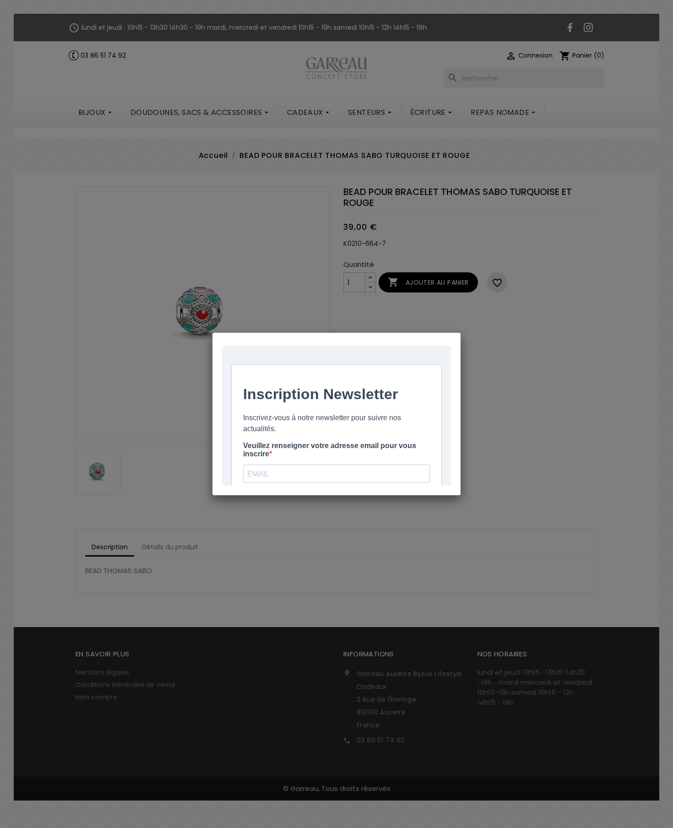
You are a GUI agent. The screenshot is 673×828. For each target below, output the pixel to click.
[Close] (460, 333)
